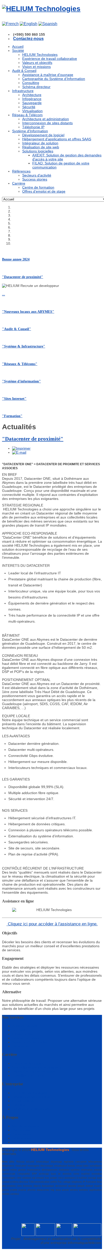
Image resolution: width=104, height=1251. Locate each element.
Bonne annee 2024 (16, 259)
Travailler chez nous (28, 1075)
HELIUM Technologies (29, 1093)
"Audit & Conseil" (16, 329)
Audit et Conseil (24, 1026)
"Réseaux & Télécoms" (19, 364)
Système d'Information (30, 1042)
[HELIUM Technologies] (41, 9)
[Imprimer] (21, 448)
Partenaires (21, 1134)
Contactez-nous (28, 38)
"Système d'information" (21, 381)
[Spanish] (47, 23)
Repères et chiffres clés (31, 1109)
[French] (10, 23)
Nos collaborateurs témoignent (36, 1067)
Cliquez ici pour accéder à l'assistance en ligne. (52, 924)
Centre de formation (28, 1063)
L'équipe (19, 1105)
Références (21, 1138)
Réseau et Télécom (27, 1038)
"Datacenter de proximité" (22, 277)
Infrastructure (23, 1034)
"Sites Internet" (14, 399)
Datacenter (21, 1046)
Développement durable (31, 1097)
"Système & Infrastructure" (23, 346)
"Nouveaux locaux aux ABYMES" (28, 312)
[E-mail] (19, 452)
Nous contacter (24, 1142)
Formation (20, 1030)
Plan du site (21, 1130)
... (3, 294)
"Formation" (12, 416)
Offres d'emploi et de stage (33, 1071)
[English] (28, 23)
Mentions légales (25, 1126)
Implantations (23, 1101)
